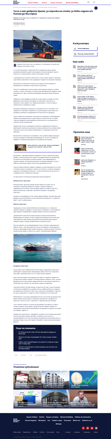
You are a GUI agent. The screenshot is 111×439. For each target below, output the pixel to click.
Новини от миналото (83, 417)
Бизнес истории (56, 2)
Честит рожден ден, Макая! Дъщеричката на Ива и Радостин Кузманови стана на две (88, 173)
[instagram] (87, 428)
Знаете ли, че (87, 420)
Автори (59, 424)
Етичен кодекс (50, 432)
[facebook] (83, 428)
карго (16, 355)
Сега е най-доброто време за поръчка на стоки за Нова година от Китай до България (38, 7)
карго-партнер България (41, 355)
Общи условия (17, 432)
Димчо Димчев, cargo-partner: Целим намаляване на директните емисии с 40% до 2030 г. (43, 146)
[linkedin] (92, 428)
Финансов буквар (72, 2)
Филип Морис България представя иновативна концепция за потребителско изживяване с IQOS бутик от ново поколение (55, 405)
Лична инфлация (83, 48)
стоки (30, 355)
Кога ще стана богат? (85, 54)
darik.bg (83, 144)
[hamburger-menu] (94, 2)
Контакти (42, 432)
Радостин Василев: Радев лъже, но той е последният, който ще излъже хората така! (88, 151)
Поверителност (27, 432)
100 (49, 420)
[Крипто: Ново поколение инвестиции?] (84, 380)
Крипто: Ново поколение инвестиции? (79, 386)
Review (44, 2)
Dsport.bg (77, 432)
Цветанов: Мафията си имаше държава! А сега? (88, 161)
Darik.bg (68, 432)
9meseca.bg (84, 179)
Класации (67, 420)
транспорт (23, 355)
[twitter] (96, 428)
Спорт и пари (57, 420)
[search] (88, 2)
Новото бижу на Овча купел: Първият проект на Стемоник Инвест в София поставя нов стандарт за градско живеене (53, 386)
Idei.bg (96, 432)
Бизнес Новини (33, 2)
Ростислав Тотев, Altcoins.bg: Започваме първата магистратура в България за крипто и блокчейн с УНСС (83, 405)
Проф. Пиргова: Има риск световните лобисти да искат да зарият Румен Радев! (87, 139)
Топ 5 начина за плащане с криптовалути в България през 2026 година (26, 404)
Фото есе (76, 420)
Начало (15, 7)
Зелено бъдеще (31, 420)
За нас (57, 432)
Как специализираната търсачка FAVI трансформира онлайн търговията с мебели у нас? (26, 385)
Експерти (42, 420)
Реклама (35, 432)
